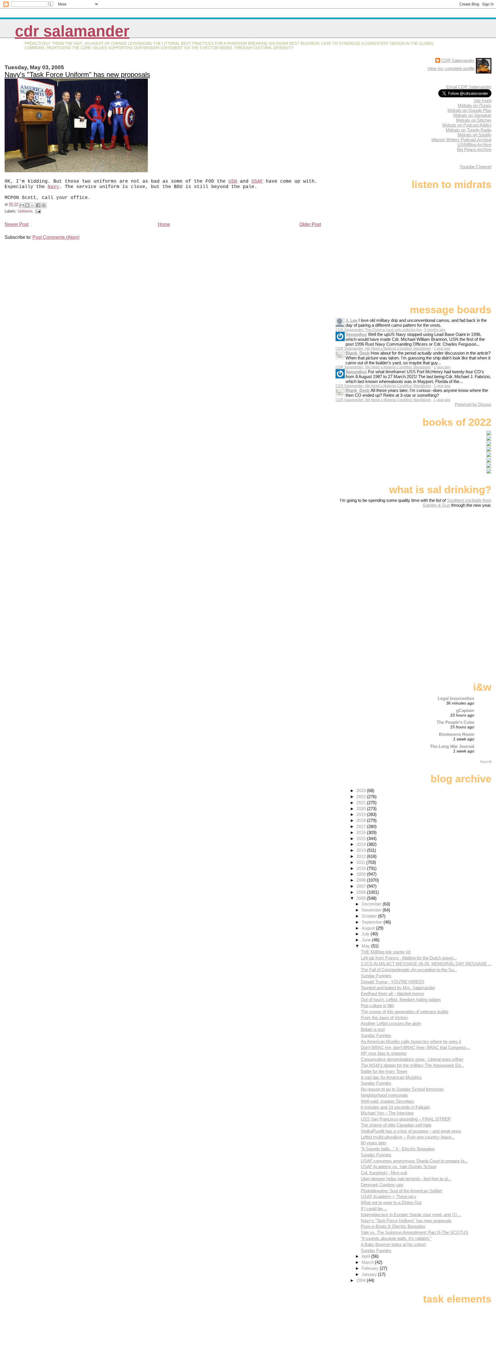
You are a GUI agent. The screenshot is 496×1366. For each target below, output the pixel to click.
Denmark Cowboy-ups (382, 1184)
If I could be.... (374, 1208)
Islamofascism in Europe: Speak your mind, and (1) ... (411, 1214)
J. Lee (351, 320)
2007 (361, 886)
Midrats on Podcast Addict (466, 125)
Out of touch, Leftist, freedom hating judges (401, 999)
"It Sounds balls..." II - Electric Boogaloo (398, 1148)
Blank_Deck (357, 353)
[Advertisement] (455, 553)
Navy (53, 186)
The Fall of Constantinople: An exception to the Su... (409, 969)
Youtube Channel (475, 166)
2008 (361, 880)
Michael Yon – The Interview (387, 1112)
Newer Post (16, 224)
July (366, 933)
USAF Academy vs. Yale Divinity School (398, 1166)
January (370, 1274)
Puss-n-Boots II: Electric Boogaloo (393, 1226)
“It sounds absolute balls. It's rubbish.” (396, 1238)
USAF (257, 181)
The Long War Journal (452, 746)
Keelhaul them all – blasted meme (392, 993)
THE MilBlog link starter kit (385, 951)
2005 (361, 898)
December (372, 903)
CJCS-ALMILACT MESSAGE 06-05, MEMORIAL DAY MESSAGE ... (426, 963)
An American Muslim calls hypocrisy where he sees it (411, 1041)
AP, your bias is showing (383, 1053)
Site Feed (482, 100)
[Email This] (22, 205)
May (366, 945)
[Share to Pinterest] (43, 205)
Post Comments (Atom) (56, 237)
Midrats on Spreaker (472, 115)
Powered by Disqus (473, 404)
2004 (361, 1280)
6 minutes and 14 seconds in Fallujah (395, 1107)
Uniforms (25, 211)
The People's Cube (455, 722)
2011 (361, 862)
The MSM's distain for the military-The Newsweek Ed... (412, 1065)
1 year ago (442, 349)
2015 (361, 838)
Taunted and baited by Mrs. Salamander (398, 987)
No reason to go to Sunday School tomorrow (402, 1089)
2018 (361, 820)
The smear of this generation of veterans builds (404, 1011)
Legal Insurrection (456, 698)
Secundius (356, 334)
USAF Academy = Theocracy (388, 1196)
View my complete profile (450, 68)
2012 (361, 856)
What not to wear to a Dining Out (391, 1202)
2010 (361, 868)
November (372, 910)
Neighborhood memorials (384, 1095)
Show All (485, 761)
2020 (361, 808)
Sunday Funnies (376, 975)
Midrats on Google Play (469, 110)
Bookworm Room (456, 734)
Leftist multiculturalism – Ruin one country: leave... (408, 1137)
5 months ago (434, 330)
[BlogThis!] (27, 205)
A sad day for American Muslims (391, 1077)
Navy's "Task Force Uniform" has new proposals (77, 74)
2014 (361, 844)
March (368, 1262)
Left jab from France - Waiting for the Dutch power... (409, 957)
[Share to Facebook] (38, 205)
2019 (361, 814)
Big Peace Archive (474, 149)
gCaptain (465, 710)
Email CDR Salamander (468, 86)
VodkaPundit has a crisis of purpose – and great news (411, 1131)
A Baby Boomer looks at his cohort (393, 1244)
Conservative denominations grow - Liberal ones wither (412, 1059)
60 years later (373, 1142)
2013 (361, 850)
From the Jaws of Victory (384, 1017)
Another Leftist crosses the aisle (391, 1023)
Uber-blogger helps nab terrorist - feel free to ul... (406, 1178)
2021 (361, 802)
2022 (361, 796)
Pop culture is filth (377, 1005)
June (367, 939)
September (372, 922)
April (366, 1256)
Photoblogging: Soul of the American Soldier (401, 1190)
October (370, 916)
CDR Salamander (72, 31)
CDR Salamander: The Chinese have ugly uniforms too (378, 330)
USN (232, 181)
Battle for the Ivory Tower (384, 1071)
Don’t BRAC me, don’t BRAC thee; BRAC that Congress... (415, 1047)
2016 (361, 832)
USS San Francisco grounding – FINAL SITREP (406, 1119)
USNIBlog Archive (474, 144)
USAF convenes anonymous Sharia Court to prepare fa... (414, 1160)
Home (164, 224)
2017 (361, 826)
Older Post (310, 224)
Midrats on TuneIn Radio (468, 129)
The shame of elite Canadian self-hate (396, 1125)
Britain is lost (373, 1029)
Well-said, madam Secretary (387, 1101)
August (369, 928)
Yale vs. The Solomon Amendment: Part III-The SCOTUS (414, 1232)
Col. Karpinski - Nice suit (384, 1172)
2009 (361, 874)
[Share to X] (33, 205)
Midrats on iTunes (474, 105)
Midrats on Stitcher (473, 120)
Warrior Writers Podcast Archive (461, 139)
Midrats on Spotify (474, 134)
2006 (361, 892)
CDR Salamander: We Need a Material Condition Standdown (383, 349)
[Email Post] (37, 211)
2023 (361, 790)
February (371, 1268)
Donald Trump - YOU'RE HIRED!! (392, 981)
